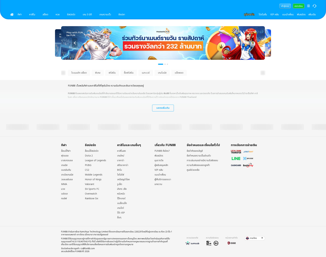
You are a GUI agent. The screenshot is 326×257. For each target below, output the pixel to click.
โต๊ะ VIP (121, 213)
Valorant (89, 184)
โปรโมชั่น (263, 14)
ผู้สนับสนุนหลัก (161, 165)
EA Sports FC (92, 189)
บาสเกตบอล (67, 160)
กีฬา (20, 14)
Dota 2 (89, 155)
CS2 (87, 170)
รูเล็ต (119, 184)
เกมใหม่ (120, 155)
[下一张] (251, 43)
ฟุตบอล (64, 155)
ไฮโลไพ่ (120, 174)
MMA (64, 184)
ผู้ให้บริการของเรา (163, 179)
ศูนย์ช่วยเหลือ (193, 170)
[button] (254, 238)
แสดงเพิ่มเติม (163, 108)
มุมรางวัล (159, 160)
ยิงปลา (122, 14)
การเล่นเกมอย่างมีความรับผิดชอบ (202, 160)
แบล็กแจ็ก (122, 203)
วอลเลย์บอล (67, 179)
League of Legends (95, 160)
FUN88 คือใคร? (162, 151)
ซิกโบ (119, 170)
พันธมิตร (301, 14)
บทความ (158, 184)
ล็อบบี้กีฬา (66, 151)
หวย (58, 14)
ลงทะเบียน (298, 6)
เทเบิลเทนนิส (67, 174)
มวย (63, 189)
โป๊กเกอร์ (121, 198)
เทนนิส (64, 165)
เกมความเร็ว (105, 14)
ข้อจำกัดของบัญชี (195, 151)
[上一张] (74, 43)
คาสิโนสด (121, 151)
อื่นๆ (119, 217)
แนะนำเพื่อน (288, 14)
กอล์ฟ (64, 198)
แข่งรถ (64, 194)
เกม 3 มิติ (87, 14)
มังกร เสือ (122, 189)
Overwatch (91, 194)
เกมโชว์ (120, 208)
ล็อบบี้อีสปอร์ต (91, 151)
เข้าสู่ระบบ (285, 6)
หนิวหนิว (121, 194)
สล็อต (45, 14)
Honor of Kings (93, 179)
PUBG (88, 165)
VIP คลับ (274, 14)
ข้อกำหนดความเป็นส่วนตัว (199, 155)
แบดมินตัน (66, 170)
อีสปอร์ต (71, 14)
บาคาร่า (120, 160)
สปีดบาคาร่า (122, 165)
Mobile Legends (93, 174)
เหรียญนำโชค (123, 179)
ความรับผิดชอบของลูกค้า (198, 165)
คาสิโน (32, 14)
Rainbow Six (91, 198)
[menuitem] (285, 6)
